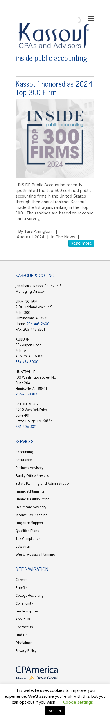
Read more (81, 243)
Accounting (24, 452)
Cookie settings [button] (78, 702)
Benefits (21, 587)
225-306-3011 (26, 426)
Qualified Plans (27, 531)
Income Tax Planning (32, 515)
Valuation (23, 546)
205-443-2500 (38, 324)
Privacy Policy (26, 651)
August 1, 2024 (30, 237)
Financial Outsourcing (33, 499)
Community (24, 603)
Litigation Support (29, 523)
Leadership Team (28, 611)
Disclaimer (24, 643)
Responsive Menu (91, 18)
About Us (23, 619)
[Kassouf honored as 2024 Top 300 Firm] (55, 138)
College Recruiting (30, 595)
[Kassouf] (54, 35)
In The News (63, 237)
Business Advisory (29, 468)
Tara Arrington (38, 231)
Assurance (24, 460)
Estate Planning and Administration (43, 483)
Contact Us (24, 627)
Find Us (21, 635)
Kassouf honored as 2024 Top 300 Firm (54, 87)
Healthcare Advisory (31, 507)
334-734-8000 (27, 362)
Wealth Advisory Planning (35, 554)
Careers (21, 580)
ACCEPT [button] (55, 710)
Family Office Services (32, 475)
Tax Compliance (28, 538)
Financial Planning (30, 491)
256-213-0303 (26, 394)
